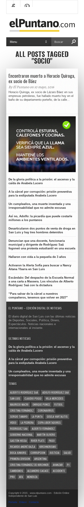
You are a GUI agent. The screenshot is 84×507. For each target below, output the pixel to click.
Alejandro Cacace (38, 471)
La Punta (37, 416)
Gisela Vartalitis (57, 416)
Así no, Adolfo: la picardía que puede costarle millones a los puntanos (40, 218)
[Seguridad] (42, 171)
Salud (67, 453)
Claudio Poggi (32, 398)
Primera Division (20, 459)
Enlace (23, 502)
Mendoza (32, 477)
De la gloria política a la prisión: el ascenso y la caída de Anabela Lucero (42, 181)
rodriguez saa (19, 428)
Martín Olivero (46, 434)
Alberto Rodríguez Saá (24, 392)
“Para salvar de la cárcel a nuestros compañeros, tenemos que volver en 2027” (38, 295)
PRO (12, 477)
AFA (21, 477)
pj (68, 465)
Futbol (58, 404)
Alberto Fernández (43, 428)
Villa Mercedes (54, 398)
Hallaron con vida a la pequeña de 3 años (37, 257)
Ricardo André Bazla (22, 447)
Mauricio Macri (19, 404)
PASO (52, 440)
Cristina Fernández (22, 410)
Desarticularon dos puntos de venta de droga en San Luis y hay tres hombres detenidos (42, 230)
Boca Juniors (18, 453)
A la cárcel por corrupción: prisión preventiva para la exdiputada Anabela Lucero (40, 193)
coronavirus (46, 410)
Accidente (59, 471)
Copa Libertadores (49, 422)
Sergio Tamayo (19, 416)
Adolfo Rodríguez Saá (55, 392)
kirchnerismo (47, 447)
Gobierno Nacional (21, 434)
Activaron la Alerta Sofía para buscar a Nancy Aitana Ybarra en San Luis (40, 267)
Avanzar (58, 465)
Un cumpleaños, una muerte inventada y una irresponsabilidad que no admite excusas (40, 205)
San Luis (15, 398)
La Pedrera (27, 422)
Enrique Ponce (41, 404)
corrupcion (37, 453)
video (13, 422)
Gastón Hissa (18, 440)
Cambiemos (16, 471)
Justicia (54, 453)
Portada (13, 502)
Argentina (40, 459)
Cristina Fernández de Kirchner (29, 465)
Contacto (34, 502)
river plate (38, 440)
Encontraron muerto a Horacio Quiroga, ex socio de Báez (42, 78)
